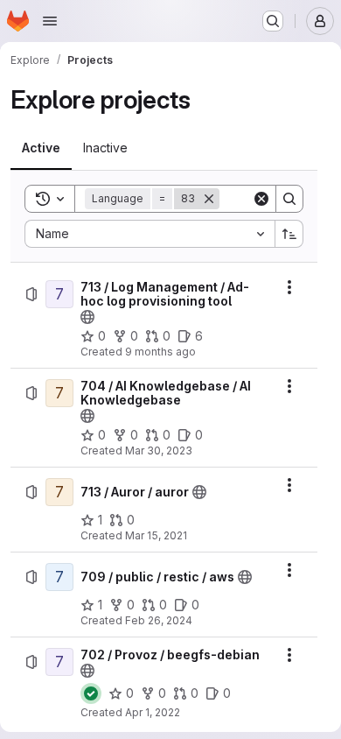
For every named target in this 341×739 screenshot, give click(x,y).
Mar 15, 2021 (156, 535)
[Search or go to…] (272, 21)
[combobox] (149, 234)
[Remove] (208, 198)
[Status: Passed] (90, 693)
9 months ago (160, 351)
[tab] (41, 148)
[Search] (289, 199)
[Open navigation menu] (50, 21)
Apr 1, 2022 (152, 712)
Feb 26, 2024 (158, 620)
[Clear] (261, 198)
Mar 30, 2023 (158, 450)
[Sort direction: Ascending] (289, 234)
